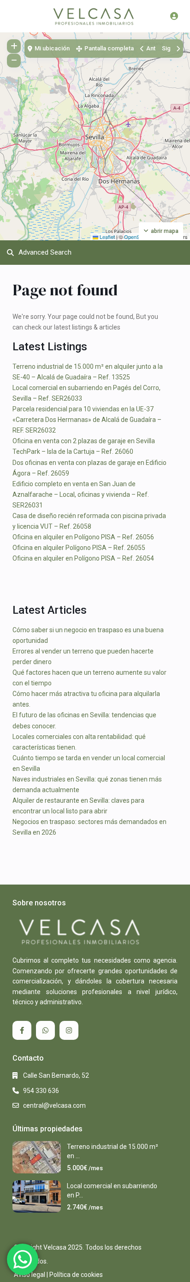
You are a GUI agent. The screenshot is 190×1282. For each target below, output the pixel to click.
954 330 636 (41, 1090)
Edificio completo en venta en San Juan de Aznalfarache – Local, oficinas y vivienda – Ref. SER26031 (80, 494)
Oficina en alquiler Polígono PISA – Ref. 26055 (78, 547)
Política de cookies (76, 1274)
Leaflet (106, 236)
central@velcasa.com (54, 1105)
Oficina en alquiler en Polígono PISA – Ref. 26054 (83, 558)
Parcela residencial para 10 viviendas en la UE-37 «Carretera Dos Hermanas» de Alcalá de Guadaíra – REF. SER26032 (86, 419)
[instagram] (68, 1030)
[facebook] (21, 1030)
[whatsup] (45, 1030)
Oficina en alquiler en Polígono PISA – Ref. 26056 (83, 537)
